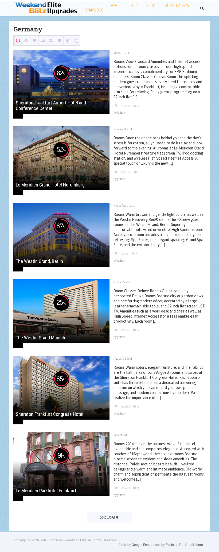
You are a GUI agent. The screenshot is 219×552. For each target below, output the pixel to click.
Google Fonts (141, 544)
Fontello (171, 544)
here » (201, 544)
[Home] (46, 7)
